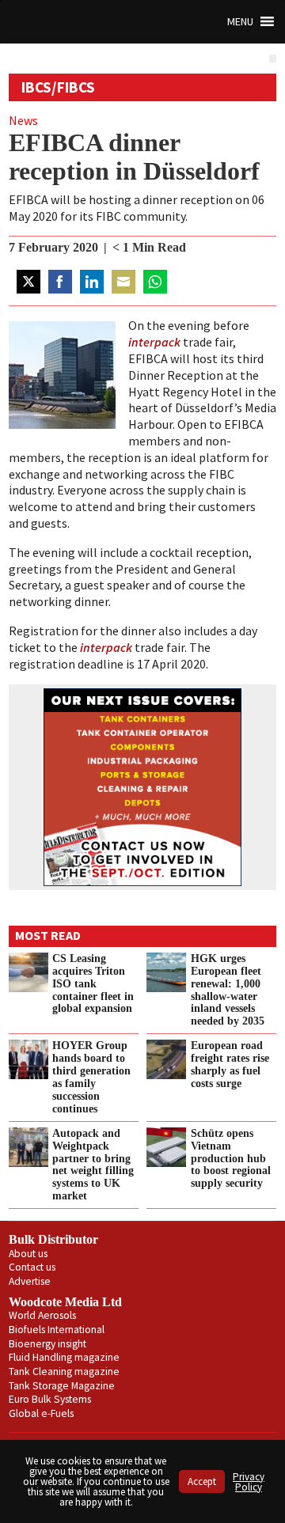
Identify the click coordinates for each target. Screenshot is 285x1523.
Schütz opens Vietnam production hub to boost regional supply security (231, 1158)
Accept (202, 1481)
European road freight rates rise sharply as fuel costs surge (230, 1064)
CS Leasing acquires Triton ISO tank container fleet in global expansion (93, 983)
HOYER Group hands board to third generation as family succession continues (91, 1076)
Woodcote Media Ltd (65, 1302)
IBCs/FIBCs (58, 87)
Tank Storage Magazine (62, 1385)
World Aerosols (42, 1315)
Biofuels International (56, 1329)
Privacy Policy (248, 1482)
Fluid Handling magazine (64, 1357)
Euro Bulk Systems (50, 1399)
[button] (240, 22)
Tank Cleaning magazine (64, 1371)
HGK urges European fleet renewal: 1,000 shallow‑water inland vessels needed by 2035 (227, 989)
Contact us (32, 1267)
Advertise (30, 1281)
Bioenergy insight (47, 1344)
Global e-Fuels (41, 1413)
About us (28, 1253)
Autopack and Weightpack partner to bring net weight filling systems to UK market (93, 1164)
